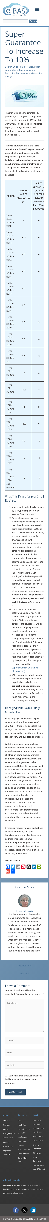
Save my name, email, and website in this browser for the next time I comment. (23, 1079)
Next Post (24, 973)
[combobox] (15, 21)
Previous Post (24, 965)
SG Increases (26, 66)
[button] (37, 9)
